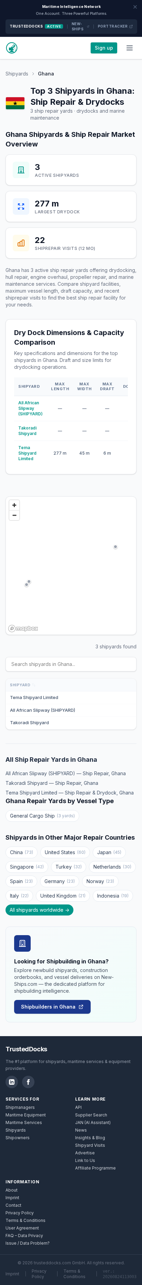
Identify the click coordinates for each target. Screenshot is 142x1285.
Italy (19, 896)
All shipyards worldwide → (39, 910)
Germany (59, 881)
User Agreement (22, 1228)
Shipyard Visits (90, 1145)
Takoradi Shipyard (27, 430)
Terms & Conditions (25, 1220)
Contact (13, 1205)
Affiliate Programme (95, 1168)
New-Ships (78, 26)
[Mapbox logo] (23, 629)
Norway (100, 881)
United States (65, 852)
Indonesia (113, 896)
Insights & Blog (90, 1137)
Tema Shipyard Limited (27, 453)
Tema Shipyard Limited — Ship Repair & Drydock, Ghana (70, 793)
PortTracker (113, 26)
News (81, 1130)
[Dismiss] (135, 7)
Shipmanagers (20, 1107)
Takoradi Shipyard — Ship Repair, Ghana (52, 783)
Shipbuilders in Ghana (48, 1007)
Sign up (104, 48)
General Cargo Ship (42, 816)
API (78, 1107)
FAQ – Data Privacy (24, 1235)
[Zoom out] (14, 515)
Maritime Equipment (26, 1114)
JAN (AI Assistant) (93, 1122)
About (12, 1190)
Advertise (85, 1152)
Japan (109, 852)
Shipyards (17, 74)
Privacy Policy (20, 1212)
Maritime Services (24, 1122)
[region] (71, 566)
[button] (29, 581)
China (21, 852)
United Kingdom (62, 896)
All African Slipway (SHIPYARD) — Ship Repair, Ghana (66, 773)
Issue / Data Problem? (28, 1243)
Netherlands (112, 867)
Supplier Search (91, 1114)
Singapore (27, 867)
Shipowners (18, 1137)
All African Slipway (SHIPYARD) (30, 408)
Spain (21, 881)
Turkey (68, 867)
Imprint (12, 1197)
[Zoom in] (14, 505)
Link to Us (85, 1160)
